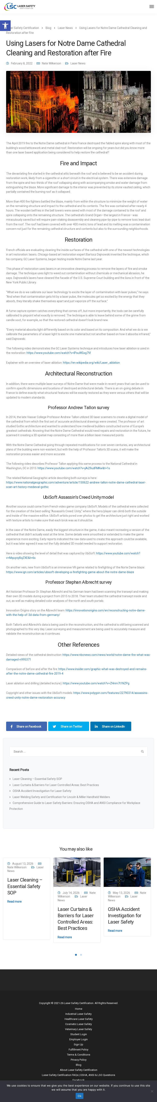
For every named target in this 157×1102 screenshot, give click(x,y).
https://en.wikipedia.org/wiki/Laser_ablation (91, 362)
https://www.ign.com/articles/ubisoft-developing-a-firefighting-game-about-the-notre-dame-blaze (70, 572)
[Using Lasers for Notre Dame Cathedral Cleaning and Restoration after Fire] (78, 103)
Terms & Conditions (78, 1054)
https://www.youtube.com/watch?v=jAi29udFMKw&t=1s (74, 468)
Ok (79, 1096)
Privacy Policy (78, 1059)
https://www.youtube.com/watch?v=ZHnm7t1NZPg (96, 683)
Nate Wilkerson (51, 63)
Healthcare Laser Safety (79, 1019)
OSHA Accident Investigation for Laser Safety (42, 791)
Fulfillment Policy (78, 1049)
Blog (78, 1064)
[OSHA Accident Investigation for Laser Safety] (127, 872)
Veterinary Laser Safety (78, 1029)
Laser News (78, 63)
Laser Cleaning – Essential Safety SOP (37, 779)
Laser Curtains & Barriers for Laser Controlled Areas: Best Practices (56, 785)
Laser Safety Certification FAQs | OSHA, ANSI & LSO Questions (78, 1075)
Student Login (78, 1034)
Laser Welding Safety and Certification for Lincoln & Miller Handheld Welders (61, 797)
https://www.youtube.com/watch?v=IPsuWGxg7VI (59, 352)
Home (78, 1008)
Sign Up (78, 1044)
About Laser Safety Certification (78, 1069)
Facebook (79, 1080)
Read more (14, 901)
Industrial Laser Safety (78, 1013)
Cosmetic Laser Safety (78, 1024)
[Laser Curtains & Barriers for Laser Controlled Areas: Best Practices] (77, 872)
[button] (5, 25)
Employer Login (78, 1039)
